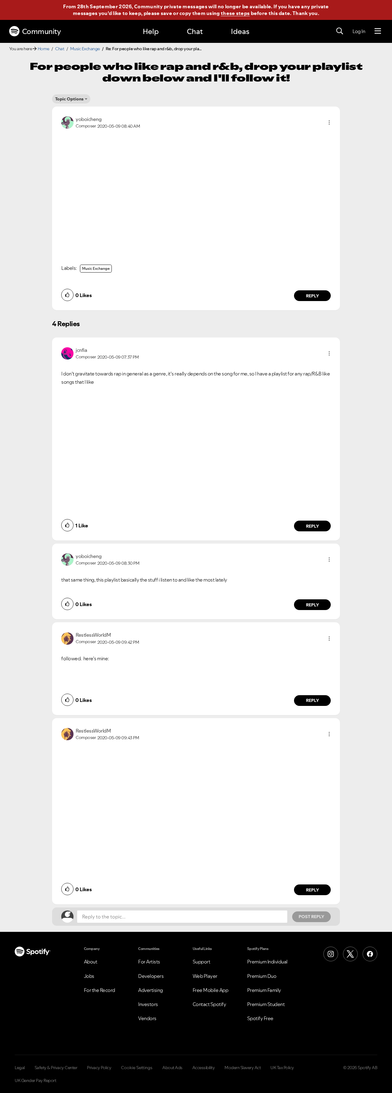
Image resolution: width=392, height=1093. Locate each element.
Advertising (150, 990)
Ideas (240, 31)
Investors (148, 1004)
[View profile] (67, 122)
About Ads (172, 1067)
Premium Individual (267, 961)
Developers (151, 976)
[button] (329, 122)
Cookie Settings (137, 1067)
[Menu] (378, 31)
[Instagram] (330, 954)
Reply (312, 296)
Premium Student (266, 1004)
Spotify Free (260, 1018)
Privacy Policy (99, 1067)
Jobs (89, 976)
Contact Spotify (209, 1004)
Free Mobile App (210, 990)
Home (43, 49)
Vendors (147, 1018)
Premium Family (264, 990)
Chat (195, 31)
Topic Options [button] (69, 99)
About (90, 961)
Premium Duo (262, 976)
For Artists (149, 961)
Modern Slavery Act (242, 1067)
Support (201, 961)
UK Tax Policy (282, 1067)
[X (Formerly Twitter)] (350, 954)
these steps (235, 13)
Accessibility (203, 1067)
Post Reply (311, 917)
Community (41, 31)
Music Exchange (85, 49)
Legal (20, 1067)
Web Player (205, 976)
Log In (358, 31)
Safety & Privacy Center (56, 1067)
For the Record (99, 990)
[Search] (339, 31)
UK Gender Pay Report (35, 1080)
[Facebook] (370, 954)
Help (151, 31)
